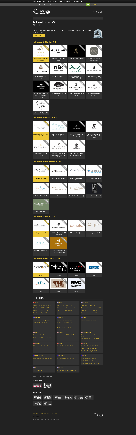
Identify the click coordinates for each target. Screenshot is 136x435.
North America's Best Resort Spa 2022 (45, 117)
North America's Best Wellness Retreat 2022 (47, 161)
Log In (73, 1)
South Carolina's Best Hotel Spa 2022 (42, 358)
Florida (61, 317)
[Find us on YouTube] (101, 12)
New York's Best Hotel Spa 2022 (89, 346)
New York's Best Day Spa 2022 (89, 351)
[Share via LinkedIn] (38, 25)
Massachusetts (87, 332)
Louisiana (61, 332)
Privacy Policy (94, 4)
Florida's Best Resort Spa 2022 (65, 322)
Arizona (61, 303)
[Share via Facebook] (33, 25)
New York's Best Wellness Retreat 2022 (91, 348)
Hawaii (37, 332)
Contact (48, 413)
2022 (49, 18)
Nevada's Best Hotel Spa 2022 (65, 346)
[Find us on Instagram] (98, 12)
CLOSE (88, 4)
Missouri (37, 343)
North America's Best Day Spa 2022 (44, 216)
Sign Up (77, 1)
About (60, 1)
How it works (43, 413)
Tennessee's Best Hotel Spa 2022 (65, 358)
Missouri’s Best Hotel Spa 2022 (41, 346)
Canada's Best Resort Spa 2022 (41, 310)
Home (34, 1)
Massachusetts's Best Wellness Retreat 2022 (91, 335)
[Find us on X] (96, 12)
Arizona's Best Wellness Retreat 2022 (66, 308)
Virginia (61, 368)
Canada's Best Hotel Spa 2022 (41, 308)
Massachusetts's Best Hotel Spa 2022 (91, 338)
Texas (84, 355)
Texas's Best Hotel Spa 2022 (88, 360)
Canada (37, 303)
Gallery (55, 1)
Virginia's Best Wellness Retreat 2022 (66, 370)
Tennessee (62, 355)
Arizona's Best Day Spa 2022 (64, 310)
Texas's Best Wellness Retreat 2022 (90, 363)
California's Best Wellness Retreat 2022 (91, 308)
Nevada (61, 343)
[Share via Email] (40, 25)
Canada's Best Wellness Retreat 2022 (42, 305)
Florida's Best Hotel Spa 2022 (64, 320)
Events (44, 1)
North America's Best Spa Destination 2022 (46, 258)
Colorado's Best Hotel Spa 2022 (41, 320)
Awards (39, 1)
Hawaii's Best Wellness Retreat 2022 (42, 337)
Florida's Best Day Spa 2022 (64, 327)
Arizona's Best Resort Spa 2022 (65, 305)
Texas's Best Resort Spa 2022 (88, 358)
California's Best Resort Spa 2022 (89, 305)
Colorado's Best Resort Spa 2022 (41, 322)
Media (49, 1)
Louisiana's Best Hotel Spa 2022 (65, 335)
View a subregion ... (38, 35)
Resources (67, 1)
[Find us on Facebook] (93, 12)
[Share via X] (36, 25)
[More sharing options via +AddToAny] (43, 25)
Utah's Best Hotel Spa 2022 (40, 370)
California (85, 303)
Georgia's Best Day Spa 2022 (88, 320)
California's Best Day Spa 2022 (89, 313)
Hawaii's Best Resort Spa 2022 (41, 335)
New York (85, 343)
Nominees (42, 18)
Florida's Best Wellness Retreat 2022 (66, 325)
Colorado (37, 317)
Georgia (85, 317)
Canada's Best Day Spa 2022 (40, 313)
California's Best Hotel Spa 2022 (89, 310)
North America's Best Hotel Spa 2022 (44, 42)
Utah (36, 368)
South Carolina (39, 355)
